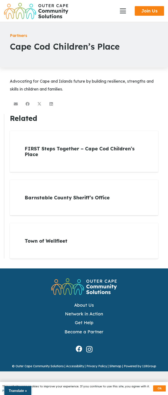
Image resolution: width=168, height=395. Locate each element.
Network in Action (84, 314)
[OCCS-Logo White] (84, 286)
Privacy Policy (96, 366)
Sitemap (115, 366)
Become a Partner (84, 331)
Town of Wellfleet (46, 241)
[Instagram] (89, 349)
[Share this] (27, 104)
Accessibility (75, 366)
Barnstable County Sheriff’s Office (67, 198)
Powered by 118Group (140, 366)
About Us (84, 305)
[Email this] (16, 104)
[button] (123, 11)
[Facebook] (79, 349)
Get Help (84, 322)
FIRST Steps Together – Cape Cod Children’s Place (80, 151)
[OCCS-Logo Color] (36, 11)
